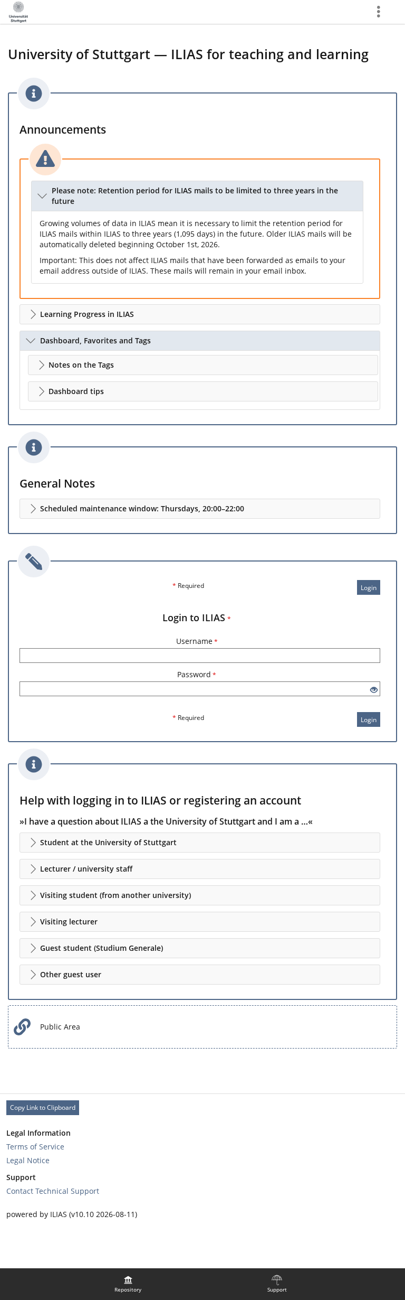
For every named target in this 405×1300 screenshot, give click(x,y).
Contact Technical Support (52, 1191)
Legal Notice (28, 1160)
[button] (197, 196)
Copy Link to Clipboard (42, 1107)
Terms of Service (35, 1147)
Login (369, 587)
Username (197, 641)
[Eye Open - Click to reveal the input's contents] (374, 690)
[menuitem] (128, 1284)
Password (196, 674)
